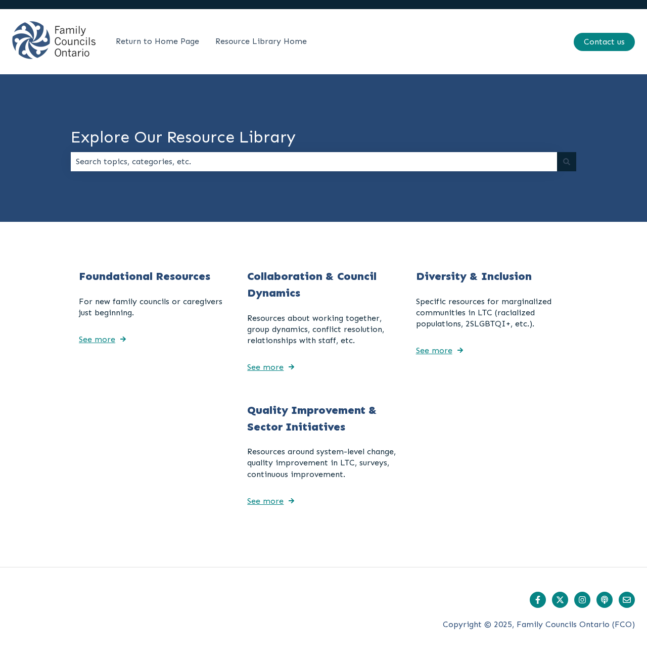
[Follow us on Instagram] (582, 600)
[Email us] (627, 600)
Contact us (604, 41)
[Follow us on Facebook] (538, 600)
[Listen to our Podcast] (604, 600)
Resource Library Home (261, 41)
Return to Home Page (157, 41)
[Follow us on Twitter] (560, 600)
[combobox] (314, 161)
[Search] (566, 161)
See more (97, 339)
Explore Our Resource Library (183, 137)
